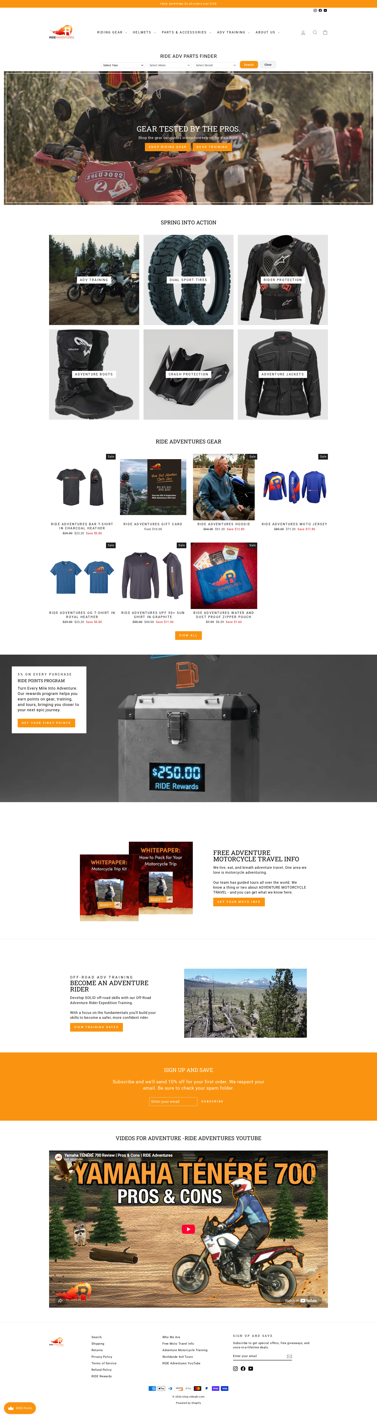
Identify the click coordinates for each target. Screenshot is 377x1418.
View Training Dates (96, 1027)
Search (249, 64)
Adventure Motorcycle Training (185, 1350)
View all (188, 635)
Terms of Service (104, 1363)
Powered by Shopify (188, 1402)
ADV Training (232, 32)
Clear (268, 64)
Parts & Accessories (185, 32)
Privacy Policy (102, 1357)
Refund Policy (102, 1370)
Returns (97, 1350)
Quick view (82, 516)
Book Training (212, 146)
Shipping (98, 1343)
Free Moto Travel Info (178, 1343)
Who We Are (171, 1337)
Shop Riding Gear (168, 146)
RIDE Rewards (102, 1376)
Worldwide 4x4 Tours (177, 1357)
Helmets (143, 32)
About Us (266, 32)
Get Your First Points (46, 722)
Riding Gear (110, 32)
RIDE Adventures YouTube (181, 1363)
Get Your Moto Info (239, 901)
